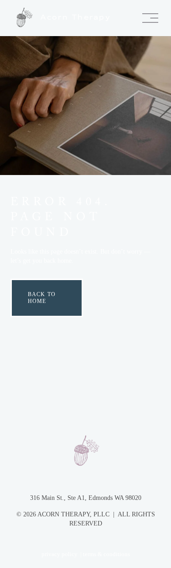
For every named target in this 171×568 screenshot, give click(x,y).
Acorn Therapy (75, 17)
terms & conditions (106, 554)
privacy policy (59, 554)
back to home (42, 297)
